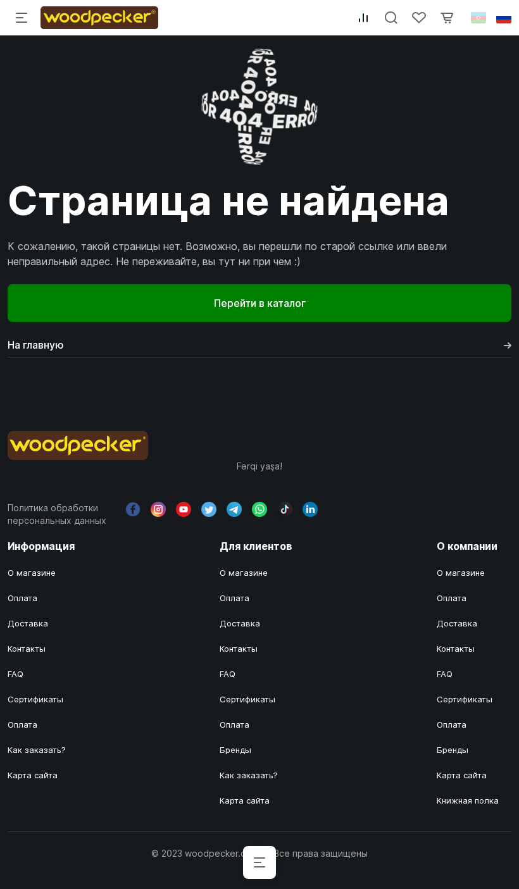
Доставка (28, 623)
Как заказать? (37, 750)
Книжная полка (468, 800)
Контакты (27, 648)
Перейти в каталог (260, 303)
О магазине (32, 573)
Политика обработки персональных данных (57, 514)
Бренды (235, 750)
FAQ (15, 674)
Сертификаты (35, 699)
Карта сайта (33, 775)
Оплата (22, 598)
